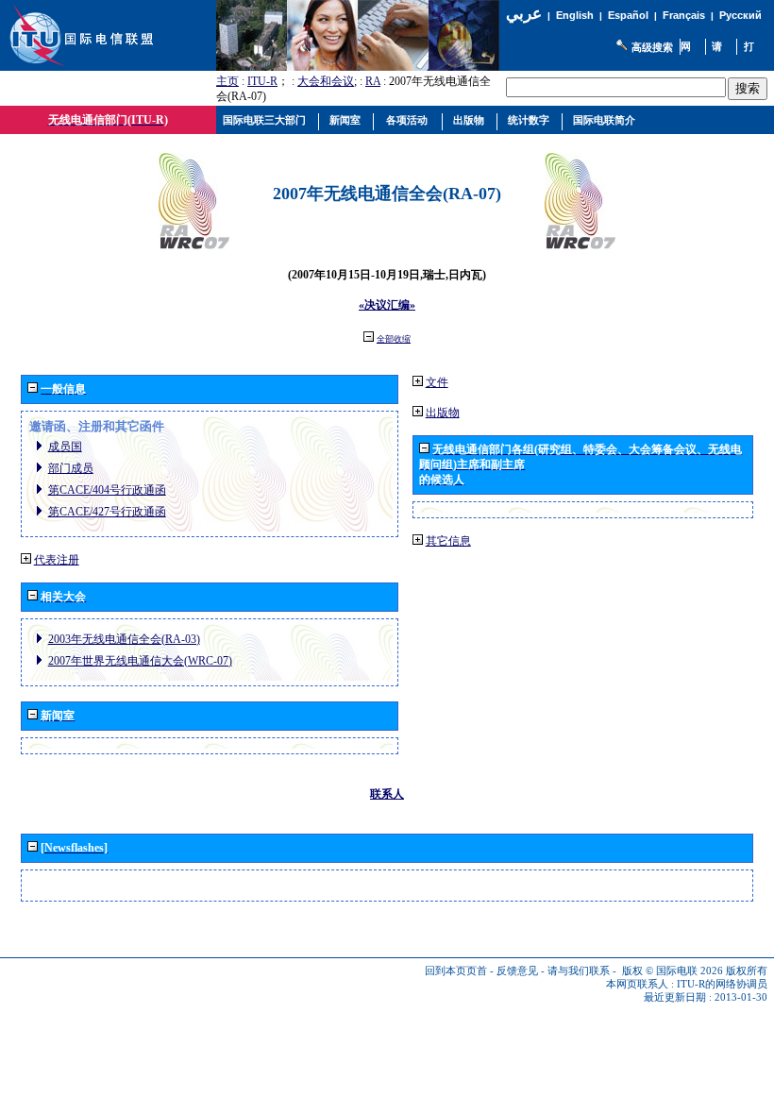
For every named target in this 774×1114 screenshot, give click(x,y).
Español (628, 15)
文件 (437, 382)
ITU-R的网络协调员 (722, 984)
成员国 (65, 446)
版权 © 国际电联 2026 (672, 971)
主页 (227, 81)
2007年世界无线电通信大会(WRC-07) (140, 660)
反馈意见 (517, 971)
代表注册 (56, 559)
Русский (740, 15)
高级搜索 (652, 47)
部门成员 (70, 468)
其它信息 (448, 541)
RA (372, 81)
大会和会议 (325, 81)
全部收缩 (394, 339)
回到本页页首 (456, 971)
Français (684, 15)
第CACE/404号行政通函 (107, 490)
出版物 (443, 412)
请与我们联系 (578, 971)
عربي (524, 14)
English (575, 15)
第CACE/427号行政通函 (107, 511)
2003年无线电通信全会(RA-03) (124, 639)
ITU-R (262, 81)
